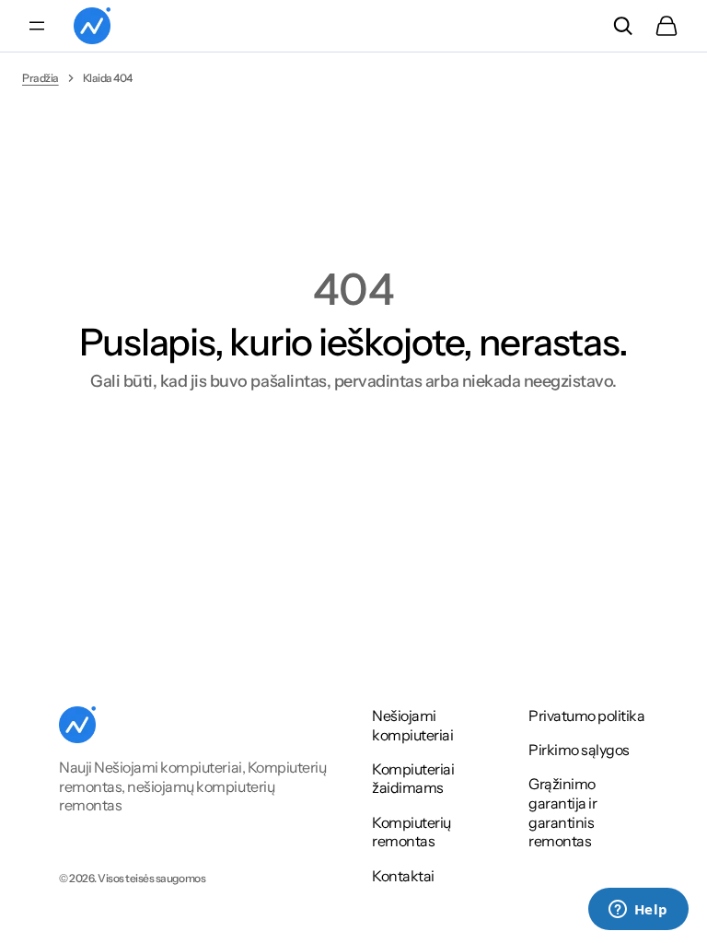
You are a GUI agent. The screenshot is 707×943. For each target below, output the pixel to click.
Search (622, 25)
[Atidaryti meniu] (36, 25)
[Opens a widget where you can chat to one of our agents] (638, 911)
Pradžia (40, 78)
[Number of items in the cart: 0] (666, 26)
